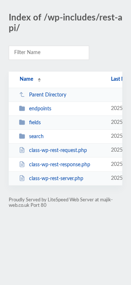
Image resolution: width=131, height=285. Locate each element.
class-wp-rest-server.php (56, 178)
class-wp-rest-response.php (59, 164)
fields (35, 122)
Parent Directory (47, 95)
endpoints (40, 108)
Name (26, 79)
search (36, 136)
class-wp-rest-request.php (58, 150)
